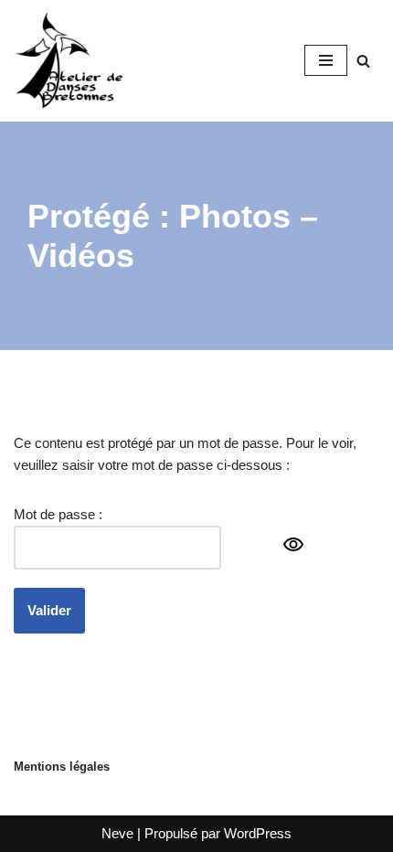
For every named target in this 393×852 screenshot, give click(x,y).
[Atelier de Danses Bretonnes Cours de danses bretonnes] (68, 61)
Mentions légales (62, 766)
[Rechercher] (363, 61)
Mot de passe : (58, 514)
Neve (117, 833)
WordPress (258, 833)
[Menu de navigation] (325, 60)
